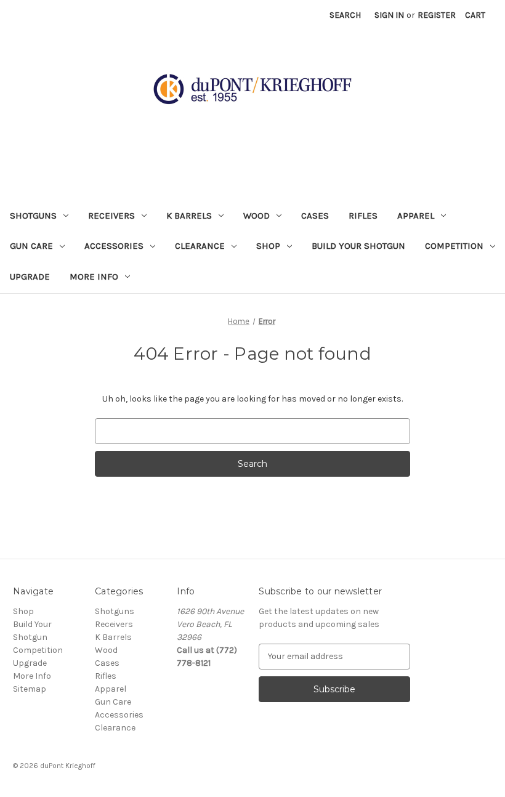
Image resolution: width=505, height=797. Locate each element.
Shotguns (33, 215)
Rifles (363, 215)
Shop (268, 245)
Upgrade (30, 276)
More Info (94, 276)
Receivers (111, 215)
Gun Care (31, 245)
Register (437, 15)
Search (345, 15)
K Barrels (189, 215)
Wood (256, 215)
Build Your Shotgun (358, 245)
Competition (454, 245)
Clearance (200, 245)
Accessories (113, 245)
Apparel (415, 215)
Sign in (389, 15)
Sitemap (29, 689)
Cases (315, 215)
